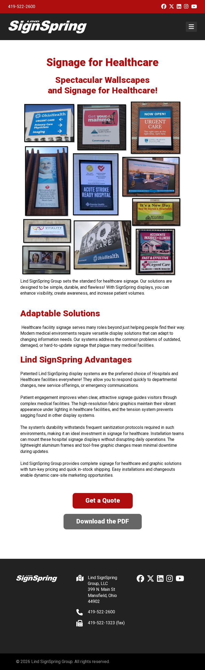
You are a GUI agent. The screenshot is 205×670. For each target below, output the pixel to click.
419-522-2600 (21, 6)
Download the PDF (102, 521)
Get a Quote (102, 500)
